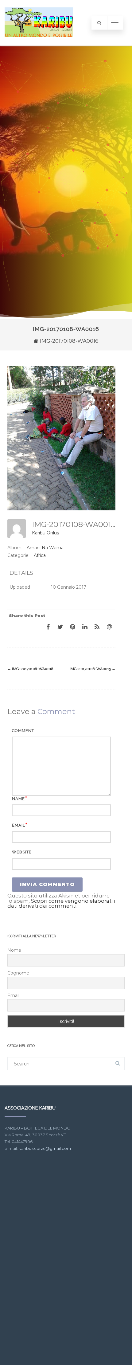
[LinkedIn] (85, 626)
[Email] (109, 626)
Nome (14, 950)
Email (18, 825)
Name (18, 798)
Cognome (18, 973)
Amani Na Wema (45, 547)
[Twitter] (60, 626)
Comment (23, 730)
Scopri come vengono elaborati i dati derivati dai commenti (61, 903)
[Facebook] (48, 626)
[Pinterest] (72, 626)
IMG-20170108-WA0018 (30, 669)
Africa (40, 555)
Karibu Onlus (45, 533)
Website (22, 852)
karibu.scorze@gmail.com (45, 1148)
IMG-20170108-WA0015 (92, 669)
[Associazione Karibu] (39, 43)
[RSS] (97, 626)
